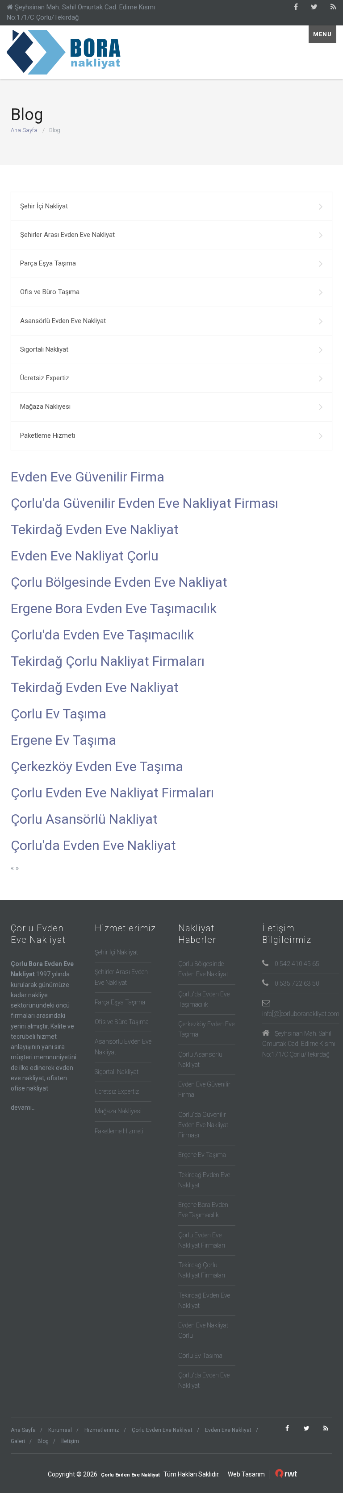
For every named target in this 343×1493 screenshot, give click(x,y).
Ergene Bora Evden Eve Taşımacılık (114, 608)
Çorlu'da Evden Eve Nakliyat (93, 845)
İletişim (70, 1441)
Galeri (18, 1441)
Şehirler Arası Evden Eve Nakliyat (67, 235)
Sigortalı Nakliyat (44, 349)
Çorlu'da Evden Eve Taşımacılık (102, 635)
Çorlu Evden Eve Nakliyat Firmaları (112, 792)
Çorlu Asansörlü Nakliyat (84, 819)
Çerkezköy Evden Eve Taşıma (97, 766)
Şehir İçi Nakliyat (44, 206)
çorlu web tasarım (287, 1474)
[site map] (333, 7)
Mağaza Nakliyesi (45, 406)
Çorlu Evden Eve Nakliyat (67, 52)
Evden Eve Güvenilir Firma (87, 477)
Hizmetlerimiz (101, 1430)
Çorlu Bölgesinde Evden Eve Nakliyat (119, 582)
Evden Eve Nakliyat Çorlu (85, 556)
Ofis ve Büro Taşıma (49, 292)
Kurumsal (60, 1430)
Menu (322, 34)
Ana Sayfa (24, 130)
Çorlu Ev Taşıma (58, 714)
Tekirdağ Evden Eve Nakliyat (95, 529)
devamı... (23, 1107)
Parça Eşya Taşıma (48, 263)
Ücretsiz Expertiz (44, 378)
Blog (43, 1441)
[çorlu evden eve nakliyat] (296, 7)
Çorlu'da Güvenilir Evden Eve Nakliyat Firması (144, 503)
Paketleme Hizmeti (47, 435)
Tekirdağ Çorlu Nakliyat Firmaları (108, 661)
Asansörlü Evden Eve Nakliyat (63, 321)
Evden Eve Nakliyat (228, 1430)
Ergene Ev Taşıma (63, 740)
